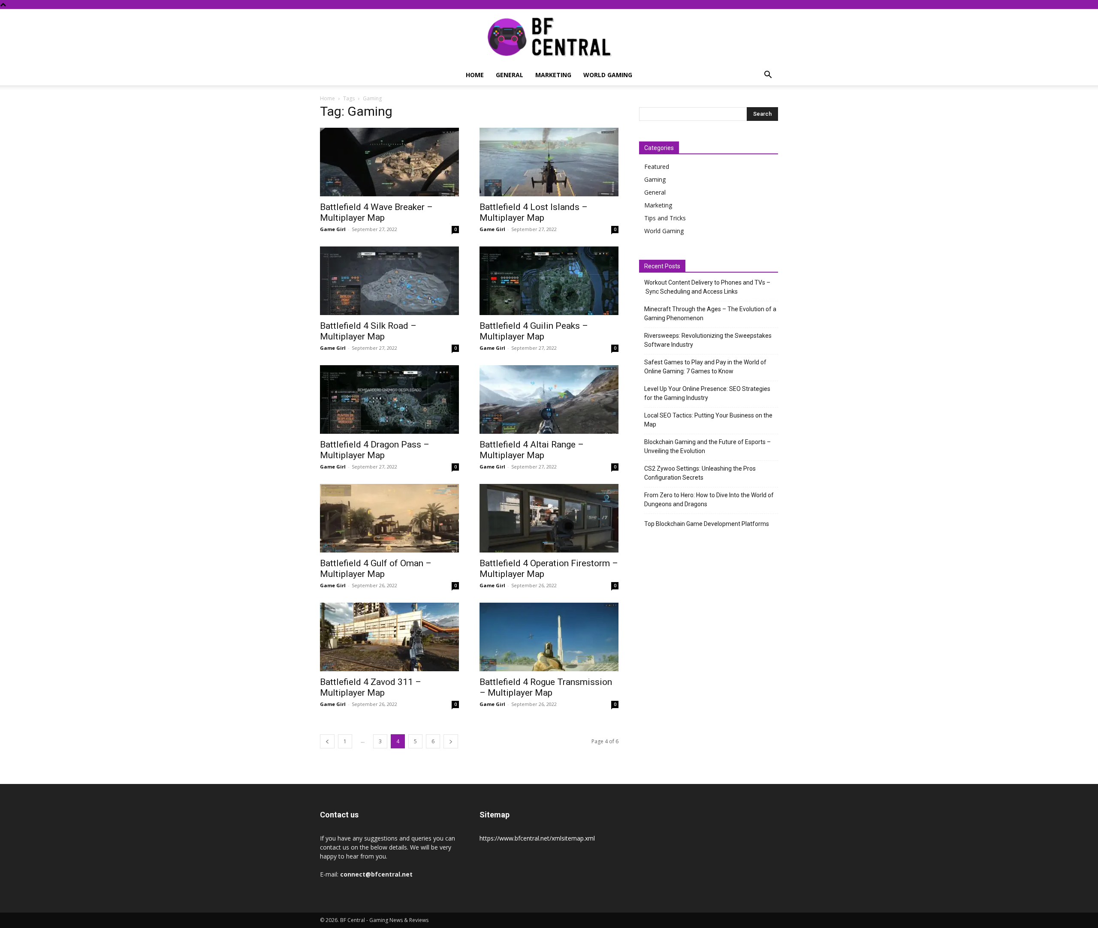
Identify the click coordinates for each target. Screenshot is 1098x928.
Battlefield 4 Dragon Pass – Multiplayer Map (374, 449)
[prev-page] (327, 741)
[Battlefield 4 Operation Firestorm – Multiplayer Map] (549, 518)
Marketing (553, 75)
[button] (767, 76)
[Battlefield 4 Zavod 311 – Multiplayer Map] (389, 637)
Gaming (655, 179)
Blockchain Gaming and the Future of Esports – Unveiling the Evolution (707, 446)
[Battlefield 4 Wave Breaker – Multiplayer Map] (389, 162)
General (509, 75)
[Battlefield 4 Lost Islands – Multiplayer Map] (549, 162)
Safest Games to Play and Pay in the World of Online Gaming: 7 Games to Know (705, 367)
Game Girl (333, 229)
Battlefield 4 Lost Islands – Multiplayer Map (534, 212)
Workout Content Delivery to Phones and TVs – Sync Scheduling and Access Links (707, 287)
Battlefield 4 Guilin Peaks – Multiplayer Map (534, 331)
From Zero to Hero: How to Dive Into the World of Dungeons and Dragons (709, 500)
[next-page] (450, 741)
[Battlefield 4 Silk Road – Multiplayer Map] (389, 280)
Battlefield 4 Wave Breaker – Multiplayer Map (376, 212)
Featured (656, 166)
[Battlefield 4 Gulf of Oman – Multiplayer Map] (389, 518)
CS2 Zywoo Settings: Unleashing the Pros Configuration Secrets (700, 473)
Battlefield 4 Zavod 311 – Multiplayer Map (370, 687)
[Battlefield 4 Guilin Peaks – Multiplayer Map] (549, 280)
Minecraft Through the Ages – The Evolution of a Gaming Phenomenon (710, 313)
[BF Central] (549, 37)
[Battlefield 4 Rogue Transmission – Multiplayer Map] (549, 637)
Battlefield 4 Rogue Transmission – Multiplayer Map (546, 687)
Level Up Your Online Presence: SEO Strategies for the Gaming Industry (707, 393)
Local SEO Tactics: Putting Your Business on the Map (708, 420)
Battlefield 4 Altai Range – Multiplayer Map (532, 449)
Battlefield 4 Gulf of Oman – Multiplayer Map (375, 568)
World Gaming (607, 75)
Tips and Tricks (665, 218)
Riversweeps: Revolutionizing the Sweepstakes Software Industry (708, 340)
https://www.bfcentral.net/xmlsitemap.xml (537, 838)
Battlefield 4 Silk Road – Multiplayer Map (368, 331)
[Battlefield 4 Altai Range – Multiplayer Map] (549, 399)
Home (475, 75)
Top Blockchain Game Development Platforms (706, 523)
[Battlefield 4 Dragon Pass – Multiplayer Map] (389, 399)
